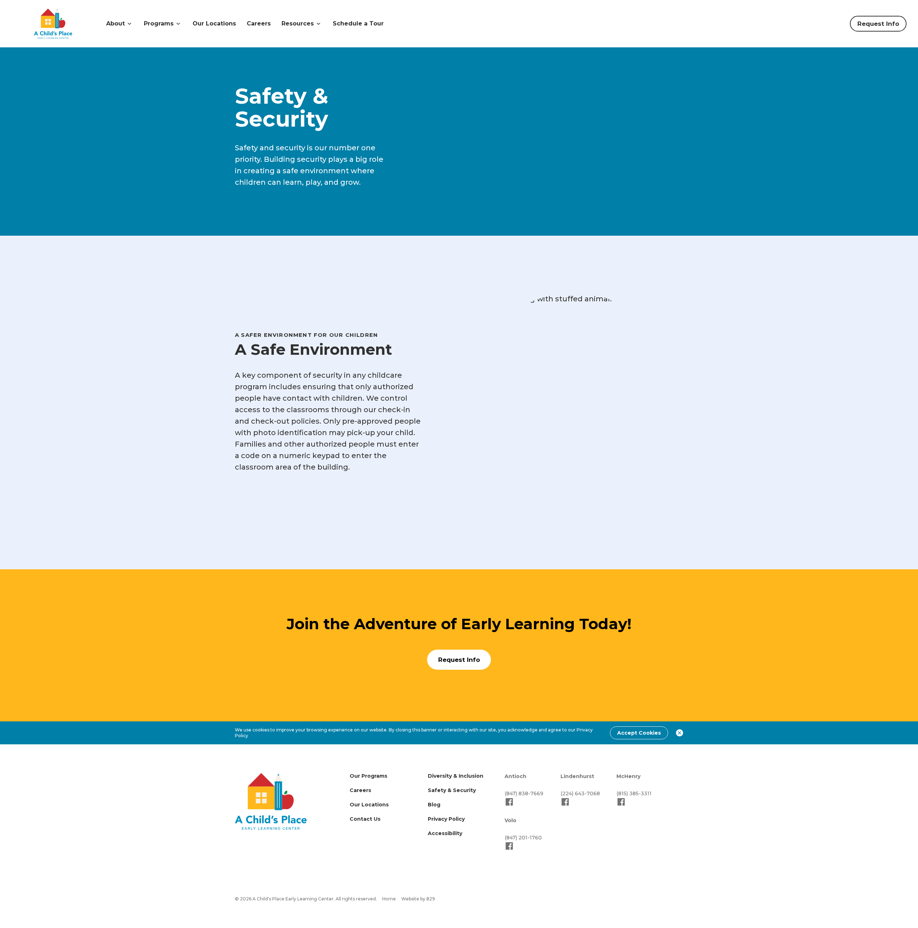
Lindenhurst (577, 776)
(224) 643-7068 (580, 793)
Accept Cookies (639, 733)
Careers (259, 23)
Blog (434, 804)
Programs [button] (159, 23)
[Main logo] (271, 801)
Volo (510, 820)
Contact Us (365, 819)
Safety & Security (452, 790)
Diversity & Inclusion (455, 776)
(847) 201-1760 (523, 837)
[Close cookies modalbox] (679, 732)
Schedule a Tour (358, 23)
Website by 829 (418, 898)
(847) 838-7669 (524, 793)
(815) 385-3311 (634, 793)
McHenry (628, 776)
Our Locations (214, 23)
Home (389, 898)
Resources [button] (297, 23)
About (115, 23)
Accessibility (445, 833)
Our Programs (368, 776)
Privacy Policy (446, 819)
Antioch (515, 776)
